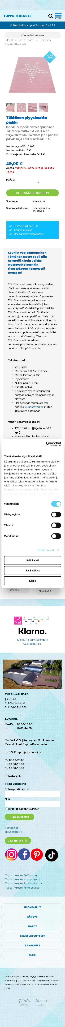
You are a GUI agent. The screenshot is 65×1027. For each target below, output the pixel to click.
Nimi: (8, 799)
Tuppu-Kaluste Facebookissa (22, 883)
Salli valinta (33, 570)
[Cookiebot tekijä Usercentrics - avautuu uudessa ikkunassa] (46, 444)
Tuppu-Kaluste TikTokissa (21, 875)
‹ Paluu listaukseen (32, 35)
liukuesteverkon (34, 407)
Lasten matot (26, 40)
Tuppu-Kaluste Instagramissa (23, 879)
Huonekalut (32, 907)
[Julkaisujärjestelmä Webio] (40, 1005)
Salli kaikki (32, 560)
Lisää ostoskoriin (35, 193)
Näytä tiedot (46, 550)
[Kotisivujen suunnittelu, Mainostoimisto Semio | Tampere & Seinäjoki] (25, 1005)
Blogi (32, 955)
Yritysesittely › (13, 831)
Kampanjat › (12, 827)
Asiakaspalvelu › (32, 643)
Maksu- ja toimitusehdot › (32, 639)
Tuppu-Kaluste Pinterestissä (22, 887)
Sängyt (32, 917)
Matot (9, 40)
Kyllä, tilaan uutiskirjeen (23, 808)
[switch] (56, 514)
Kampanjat (32, 945)
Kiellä (32, 580)
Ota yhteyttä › (18, 840)
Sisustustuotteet (32, 936)
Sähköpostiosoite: (17, 789)
